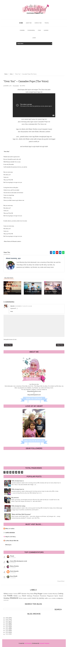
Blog (35, 593)
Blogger (40, 593)
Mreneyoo (8, 544)
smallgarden (59, 598)
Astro (23, 85)
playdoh (50, 598)
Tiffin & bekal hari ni (17, 481)
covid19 (29, 598)
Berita (32, 593)
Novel (24, 596)
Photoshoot (43, 596)
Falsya (12, 306)
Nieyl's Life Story (10, 536)
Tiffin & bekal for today (18, 506)
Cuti (5, 596)
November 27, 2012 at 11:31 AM (23, 306)
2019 (7, 632)
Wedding (6, 598)
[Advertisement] (34, 58)
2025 (7, 620)
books (25, 598)
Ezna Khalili (13, 576)
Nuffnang (29, 596)
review (54, 598)
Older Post (60, 345)
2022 (7, 626)
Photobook (36, 596)
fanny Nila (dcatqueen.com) (18, 561)
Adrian (6, 593)
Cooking (60, 593)
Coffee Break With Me (11, 540)
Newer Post (8, 345)
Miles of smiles (9, 528)
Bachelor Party (26, 593)
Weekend (14, 598)
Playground (50, 596)
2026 (7, 618)
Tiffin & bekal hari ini (17, 489)
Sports (56, 596)
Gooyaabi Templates (44, 643)
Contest (45, 593)
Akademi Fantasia (13, 593)
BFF (19, 593)
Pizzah (12, 556)
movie (34, 598)
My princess (15, 497)
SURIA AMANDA (10, 532)
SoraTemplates (28, 643)
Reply (11, 311)
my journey (40, 598)
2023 (7, 624)
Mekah (19, 595)
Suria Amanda (14, 571)
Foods (9, 595)
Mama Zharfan (14, 566)
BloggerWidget (60, 581)
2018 (7, 634)
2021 (7, 628)
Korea (15, 596)
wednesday (6, 600)
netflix (46, 598)
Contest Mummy (52, 593)
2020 (7, 630)
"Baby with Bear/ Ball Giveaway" (21, 514)
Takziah (61, 596)
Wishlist (21, 598)
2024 (7, 622)
